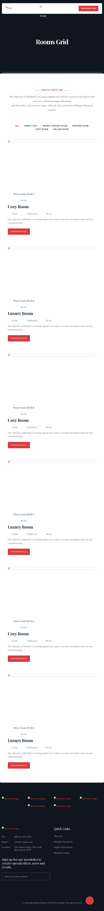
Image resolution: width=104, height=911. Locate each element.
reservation (88, 8)
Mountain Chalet (61, 853)
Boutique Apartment (63, 841)
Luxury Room (20, 313)
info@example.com (23, 842)
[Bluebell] (9, 8)
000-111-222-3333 (22, 836)
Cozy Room (18, 206)
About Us (58, 836)
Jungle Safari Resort (63, 847)
